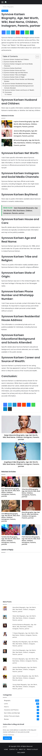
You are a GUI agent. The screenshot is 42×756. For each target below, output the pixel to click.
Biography (11, 6)
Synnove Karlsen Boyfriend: (13, 68)
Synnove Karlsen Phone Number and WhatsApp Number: (19, 80)
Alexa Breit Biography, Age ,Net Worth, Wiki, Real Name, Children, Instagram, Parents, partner (24, 609)
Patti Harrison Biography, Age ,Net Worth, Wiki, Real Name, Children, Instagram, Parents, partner (31, 540)
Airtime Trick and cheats (11, 716)
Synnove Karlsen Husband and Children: (16, 59)
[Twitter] (10, 405)
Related (9, 94)
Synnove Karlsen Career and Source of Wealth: (19, 90)
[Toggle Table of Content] (36, 56)
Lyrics (6, 703)
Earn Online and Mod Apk (12, 713)
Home (4, 6)
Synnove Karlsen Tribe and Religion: (15, 75)
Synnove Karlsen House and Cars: (14, 70)
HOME (6, 749)
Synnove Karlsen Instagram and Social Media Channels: (18, 65)
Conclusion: (8, 92)
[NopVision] (9, 2)
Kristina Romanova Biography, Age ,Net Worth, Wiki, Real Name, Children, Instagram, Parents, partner (24, 626)
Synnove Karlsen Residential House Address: (19, 83)
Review (6, 719)
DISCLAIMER (21, 752)
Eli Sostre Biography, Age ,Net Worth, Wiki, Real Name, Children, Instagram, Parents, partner (27, 142)
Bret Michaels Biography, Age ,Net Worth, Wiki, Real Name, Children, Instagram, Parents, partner (10, 492)
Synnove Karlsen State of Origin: (14, 77)
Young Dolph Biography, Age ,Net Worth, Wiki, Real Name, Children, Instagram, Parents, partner (25, 686)
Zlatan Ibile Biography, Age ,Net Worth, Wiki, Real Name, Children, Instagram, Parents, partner (24, 618)
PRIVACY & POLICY (32, 749)
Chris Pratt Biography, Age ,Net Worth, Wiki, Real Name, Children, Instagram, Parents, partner (24, 652)
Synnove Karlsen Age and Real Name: (16, 72)
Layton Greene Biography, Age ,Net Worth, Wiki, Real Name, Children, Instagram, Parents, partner (26, 124)
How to (6, 707)
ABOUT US (22, 749)
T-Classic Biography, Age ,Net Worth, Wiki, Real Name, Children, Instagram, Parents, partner (25, 635)
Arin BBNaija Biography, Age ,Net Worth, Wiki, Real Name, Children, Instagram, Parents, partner (10, 517)
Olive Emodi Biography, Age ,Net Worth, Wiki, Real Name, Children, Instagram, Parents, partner (31, 493)
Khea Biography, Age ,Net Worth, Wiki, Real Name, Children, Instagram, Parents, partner (31, 515)
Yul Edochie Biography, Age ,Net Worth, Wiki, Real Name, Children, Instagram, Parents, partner (10, 540)
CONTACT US (13, 749)
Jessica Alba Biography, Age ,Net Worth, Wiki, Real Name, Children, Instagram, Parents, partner (25, 133)
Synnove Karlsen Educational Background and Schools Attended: (18, 87)
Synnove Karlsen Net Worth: (13, 61)
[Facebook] (5, 405)
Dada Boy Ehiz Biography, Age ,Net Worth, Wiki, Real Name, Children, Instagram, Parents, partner (25, 644)
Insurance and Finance (11, 710)
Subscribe (7, 738)
